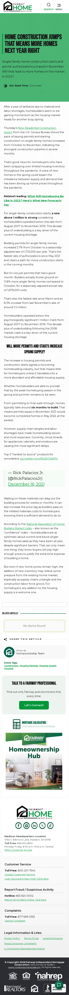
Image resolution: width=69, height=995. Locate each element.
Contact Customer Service (20, 874)
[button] (59, 6)
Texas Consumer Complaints (20, 943)
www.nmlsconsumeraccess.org (24, 967)
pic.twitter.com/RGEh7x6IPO (39, 458)
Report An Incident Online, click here (25, 899)
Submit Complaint (15, 920)
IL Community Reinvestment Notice (24, 948)
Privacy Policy (12, 938)
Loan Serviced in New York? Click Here (27, 878)
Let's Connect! (34, 705)
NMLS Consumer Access (18, 850)
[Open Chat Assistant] (59, 985)
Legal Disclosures (53, 938)
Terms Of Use (31, 938)
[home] (18, 6)
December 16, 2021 (26, 484)
